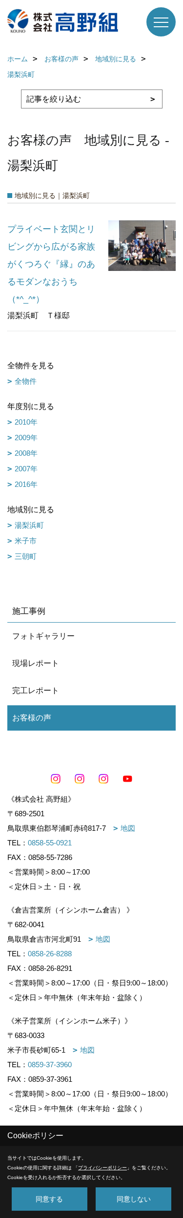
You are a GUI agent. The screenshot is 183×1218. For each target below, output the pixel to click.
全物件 (26, 381)
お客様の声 (31, 718)
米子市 (26, 541)
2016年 (26, 484)
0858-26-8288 (50, 953)
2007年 (26, 469)
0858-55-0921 (50, 843)
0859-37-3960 (50, 1064)
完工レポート (35, 690)
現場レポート (35, 663)
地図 (128, 828)
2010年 (26, 422)
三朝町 (26, 556)
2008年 (26, 453)
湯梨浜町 (29, 525)
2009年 (26, 437)
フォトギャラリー (43, 636)
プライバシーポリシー (102, 1167)
